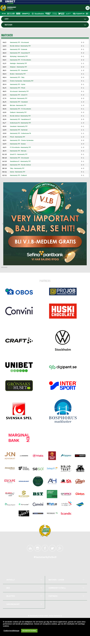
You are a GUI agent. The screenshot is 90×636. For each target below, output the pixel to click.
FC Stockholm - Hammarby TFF (20, 147)
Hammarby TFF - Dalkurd (18, 175)
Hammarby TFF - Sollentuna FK (20, 133)
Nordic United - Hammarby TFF (20, 116)
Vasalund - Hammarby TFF (19, 126)
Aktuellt (10, 580)
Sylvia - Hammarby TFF (17, 172)
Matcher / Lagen (56, 580)
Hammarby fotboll (57, 588)
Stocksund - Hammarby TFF (19, 91)
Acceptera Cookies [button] (29, 630)
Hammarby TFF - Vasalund (19, 102)
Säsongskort (13, 604)
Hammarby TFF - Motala (18, 151)
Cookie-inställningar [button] (11, 631)
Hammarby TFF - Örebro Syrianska (21, 140)
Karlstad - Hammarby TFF (18, 98)
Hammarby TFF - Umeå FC (18, 95)
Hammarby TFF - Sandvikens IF (20, 119)
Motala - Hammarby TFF (18, 105)
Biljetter (10, 596)
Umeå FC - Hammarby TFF (18, 154)
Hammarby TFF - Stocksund (19, 158)
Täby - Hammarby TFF (17, 168)
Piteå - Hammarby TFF (17, 137)
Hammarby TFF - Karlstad (18, 130)
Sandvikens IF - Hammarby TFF (20, 161)
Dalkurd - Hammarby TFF (18, 112)
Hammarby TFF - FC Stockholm (20, 109)
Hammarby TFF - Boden (18, 144)
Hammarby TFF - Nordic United (20, 165)
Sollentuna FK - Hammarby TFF (20, 123)
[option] (45, 223)
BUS (8, 588)
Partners (53, 596)
